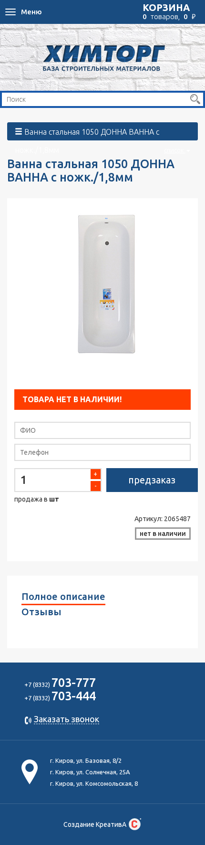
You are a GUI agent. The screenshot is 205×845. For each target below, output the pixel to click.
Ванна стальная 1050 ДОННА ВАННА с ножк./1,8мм (100, 134)
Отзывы (41, 611)
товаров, (169, 11)
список (174, 150)
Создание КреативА (94, 824)
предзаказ (151, 479)
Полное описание (63, 596)
